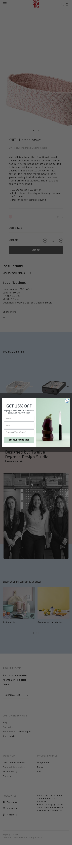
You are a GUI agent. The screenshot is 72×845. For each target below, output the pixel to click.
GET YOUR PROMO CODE (19, 440)
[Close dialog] (67, 401)
